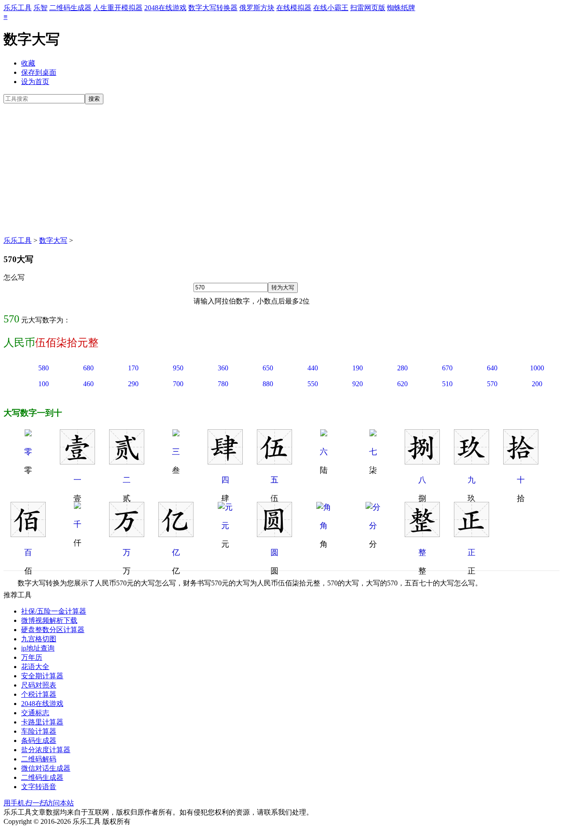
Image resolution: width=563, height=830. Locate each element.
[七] (373, 433)
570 (492, 384)
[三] (175, 433)
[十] (520, 461)
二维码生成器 (70, 7)
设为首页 (35, 81)
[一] (77, 461)
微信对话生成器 (45, 768)
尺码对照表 (38, 685)
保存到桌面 (38, 72)
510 (447, 384)
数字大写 (53, 240)
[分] (373, 507)
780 (223, 384)
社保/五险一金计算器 (53, 611)
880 (268, 384)
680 (88, 368)
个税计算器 (38, 694)
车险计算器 (38, 731)
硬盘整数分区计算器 (52, 629)
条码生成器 (38, 740)
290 (133, 384)
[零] (28, 433)
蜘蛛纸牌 (401, 7)
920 (357, 384)
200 (537, 384)
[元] (225, 507)
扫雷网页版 (367, 7)
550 (312, 384)
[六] (323, 433)
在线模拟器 (293, 7)
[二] (126, 461)
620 (402, 384)
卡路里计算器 (42, 722)
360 (223, 368)
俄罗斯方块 (256, 7)
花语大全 (35, 666)
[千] (77, 506)
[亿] (176, 534)
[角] (323, 507)
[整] (422, 534)
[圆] (274, 534)
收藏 (28, 63)
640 (492, 368)
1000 (537, 368)
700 (178, 384)
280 (402, 368)
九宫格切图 (38, 639)
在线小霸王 (330, 7)
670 (447, 368)
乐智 (40, 7)
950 (178, 368)
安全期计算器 (42, 676)
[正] (471, 534)
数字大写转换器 (213, 7)
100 (43, 384)
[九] (471, 461)
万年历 (31, 657)
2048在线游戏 (165, 7)
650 (268, 368)
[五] (274, 461)
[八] (422, 461)
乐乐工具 (18, 7)
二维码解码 (38, 759)
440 (312, 368)
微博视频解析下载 (49, 620)
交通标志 (35, 713)
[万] (126, 534)
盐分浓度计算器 (45, 749)
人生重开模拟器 (118, 7)
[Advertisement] (281, 170)
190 (357, 368)
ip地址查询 (38, 648)
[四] (225, 461)
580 (43, 368)
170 (133, 368)
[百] (28, 534)
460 (88, 384)
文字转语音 (38, 786)
